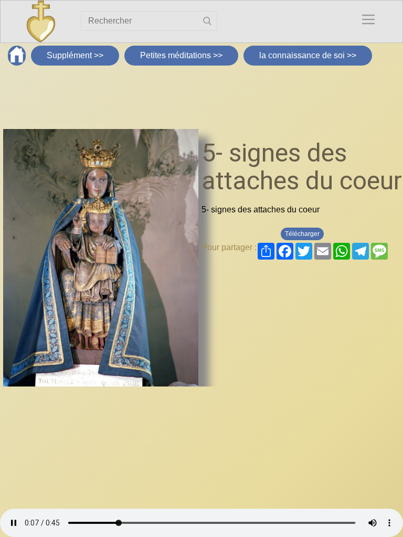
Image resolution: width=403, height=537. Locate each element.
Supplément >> (75, 55)
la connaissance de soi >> (307, 55)
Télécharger (302, 234)
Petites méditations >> (181, 55)
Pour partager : (229, 247)
